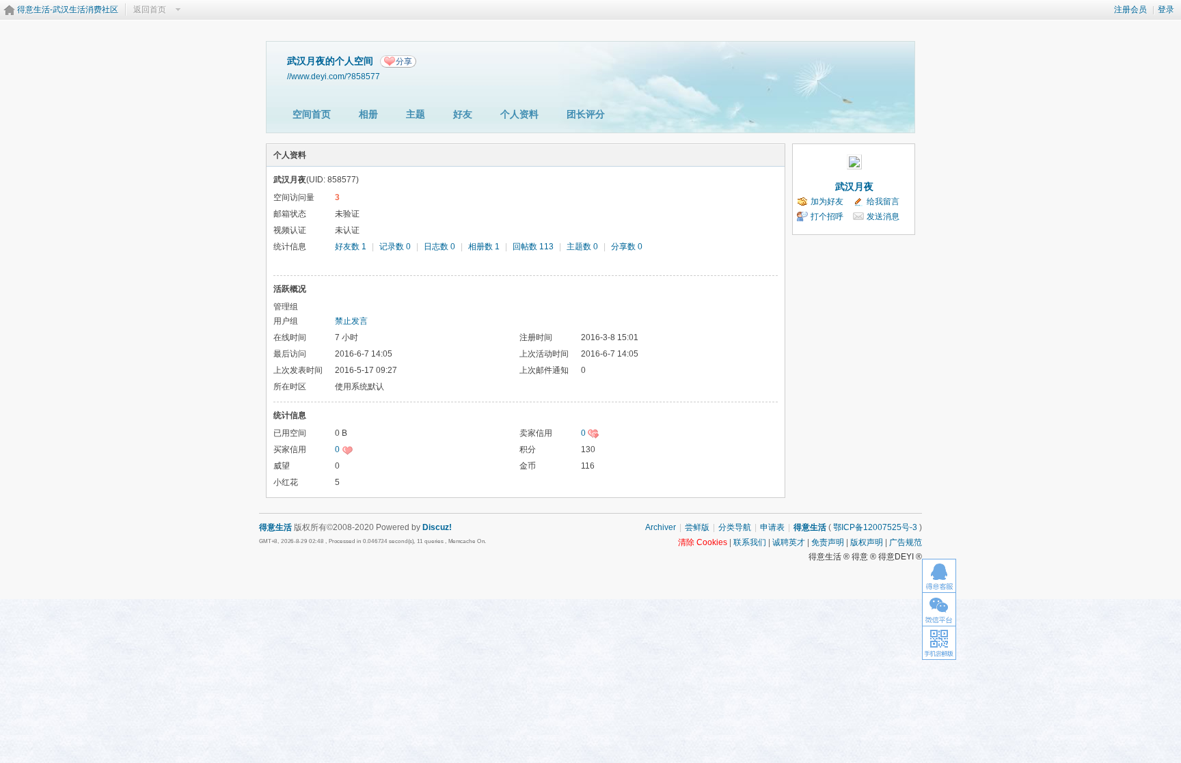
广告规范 (905, 542)
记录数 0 (395, 246)
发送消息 (883, 216)
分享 (404, 61)
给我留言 (883, 201)
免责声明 (827, 542)
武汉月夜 (854, 186)
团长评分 (586, 114)
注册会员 (1130, 9)
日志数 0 (439, 246)
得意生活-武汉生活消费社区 (67, 9)
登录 (1166, 9)
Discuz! (437, 527)
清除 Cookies (702, 542)
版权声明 (866, 542)
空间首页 (312, 114)
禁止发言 (351, 321)
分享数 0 (626, 246)
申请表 (772, 527)
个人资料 (519, 114)
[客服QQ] (939, 575)
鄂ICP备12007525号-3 (875, 527)
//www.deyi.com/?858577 (333, 76)
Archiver (660, 527)
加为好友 (827, 201)
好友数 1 (350, 246)
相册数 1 (484, 246)
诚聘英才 (788, 542)
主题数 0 (582, 246)
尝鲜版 (697, 527)
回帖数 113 (533, 246)
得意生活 (809, 527)
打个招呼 (827, 216)
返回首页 (149, 9)
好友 (462, 114)
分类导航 (734, 527)
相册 (368, 114)
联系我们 (749, 542)
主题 (415, 114)
